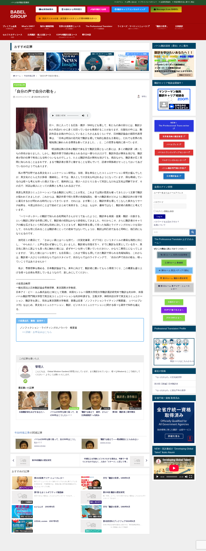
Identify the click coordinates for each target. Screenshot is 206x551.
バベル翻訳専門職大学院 (173, 168)
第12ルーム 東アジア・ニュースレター (175, 287)
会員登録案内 (47, 9)
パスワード (159, 202)
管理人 (144, 96)
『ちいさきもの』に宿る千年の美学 (170, 390)
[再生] (157, 476)
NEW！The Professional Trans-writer (174, 124)
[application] (174, 468)
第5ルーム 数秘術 (175, 263)
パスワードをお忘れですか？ (166, 222)
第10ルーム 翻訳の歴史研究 (175, 278)
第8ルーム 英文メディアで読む (175, 270)
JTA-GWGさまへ (174, 318)
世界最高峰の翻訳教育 (173, 136)
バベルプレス (173, 144)
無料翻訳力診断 (99, 9)
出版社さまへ (174, 302)
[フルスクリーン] (190, 476)
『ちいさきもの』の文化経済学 (170, 377)
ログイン (119, 2)
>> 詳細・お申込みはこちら (37, 332)
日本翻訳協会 (173, 176)
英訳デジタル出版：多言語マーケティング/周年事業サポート (69, 18)
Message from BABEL (167, 9)
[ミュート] (186, 476)
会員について (160, 225)
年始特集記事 (19, 85)
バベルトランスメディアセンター (173, 152)
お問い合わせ (132, 2)
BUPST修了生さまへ (173, 310)
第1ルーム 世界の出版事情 (175, 255)
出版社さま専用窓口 (72, 9)
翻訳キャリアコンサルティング (131, 9)
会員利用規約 (165, 2)
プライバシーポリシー (148, 2)
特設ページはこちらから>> (182, 361)
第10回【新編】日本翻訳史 (166, 384)
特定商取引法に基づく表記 (184, 2)
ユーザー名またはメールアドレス (168, 193)
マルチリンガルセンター (173, 160)
